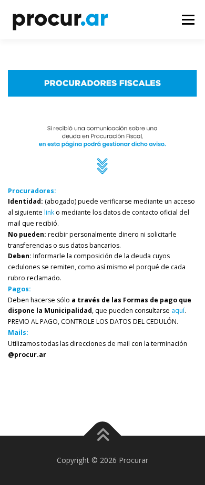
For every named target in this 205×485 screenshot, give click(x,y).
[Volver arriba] (102, 435)
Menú (187, 19)
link (49, 212)
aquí (177, 310)
